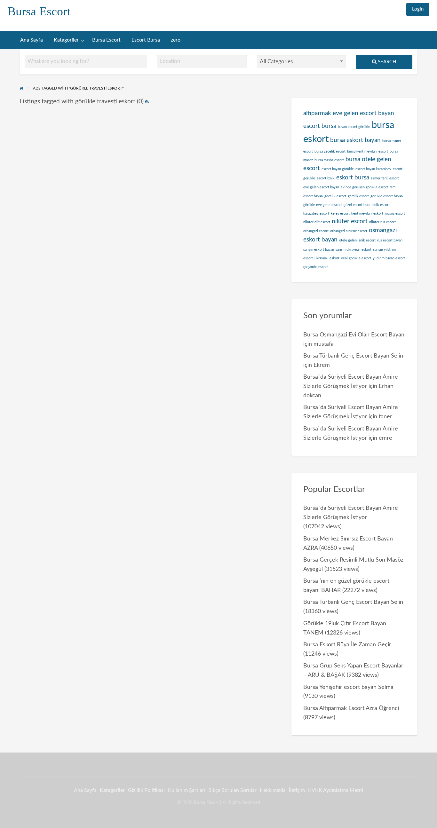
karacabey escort (316, 213)
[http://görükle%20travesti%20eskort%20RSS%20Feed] (147, 102)
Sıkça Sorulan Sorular (233, 790)
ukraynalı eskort (326, 258)
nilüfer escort (350, 221)
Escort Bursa (145, 40)
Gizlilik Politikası (146, 790)
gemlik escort (358, 196)
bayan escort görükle (354, 127)
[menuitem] (417, 9)
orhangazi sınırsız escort (348, 231)
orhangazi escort (316, 231)
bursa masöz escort (329, 160)
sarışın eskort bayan (318, 249)
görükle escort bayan (386, 196)
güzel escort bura (357, 205)
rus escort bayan (389, 240)
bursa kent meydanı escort (367, 151)
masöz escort (395, 213)
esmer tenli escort (385, 178)
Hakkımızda (273, 790)
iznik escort (381, 205)
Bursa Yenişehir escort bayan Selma (348, 687)
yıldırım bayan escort (389, 258)
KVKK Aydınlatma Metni (335, 790)
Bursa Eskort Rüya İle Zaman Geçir (347, 645)
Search (386, 61)
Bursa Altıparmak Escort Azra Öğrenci (351, 708)
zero (175, 40)
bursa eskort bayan (355, 140)
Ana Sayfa (31, 40)
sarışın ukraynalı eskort (353, 249)
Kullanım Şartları (186, 790)
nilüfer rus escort (382, 222)
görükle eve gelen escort (322, 205)
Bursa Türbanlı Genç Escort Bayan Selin (353, 356)
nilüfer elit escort (316, 222)
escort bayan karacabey (373, 169)
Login (418, 9)
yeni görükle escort (356, 258)
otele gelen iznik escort (357, 240)
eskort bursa (352, 178)
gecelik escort (335, 196)
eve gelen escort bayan (321, 187)
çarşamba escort (315, 267)
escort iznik (326, 178)
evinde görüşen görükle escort (364, 187)
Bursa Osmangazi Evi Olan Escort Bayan (353, 335)
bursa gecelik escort (330, 151)
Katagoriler (66, 40)
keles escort (340, 213)
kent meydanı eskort (367, 213)
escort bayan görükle (338, 169)
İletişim (297, 790)
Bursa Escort (39, 11)
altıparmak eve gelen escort (340, 113)
